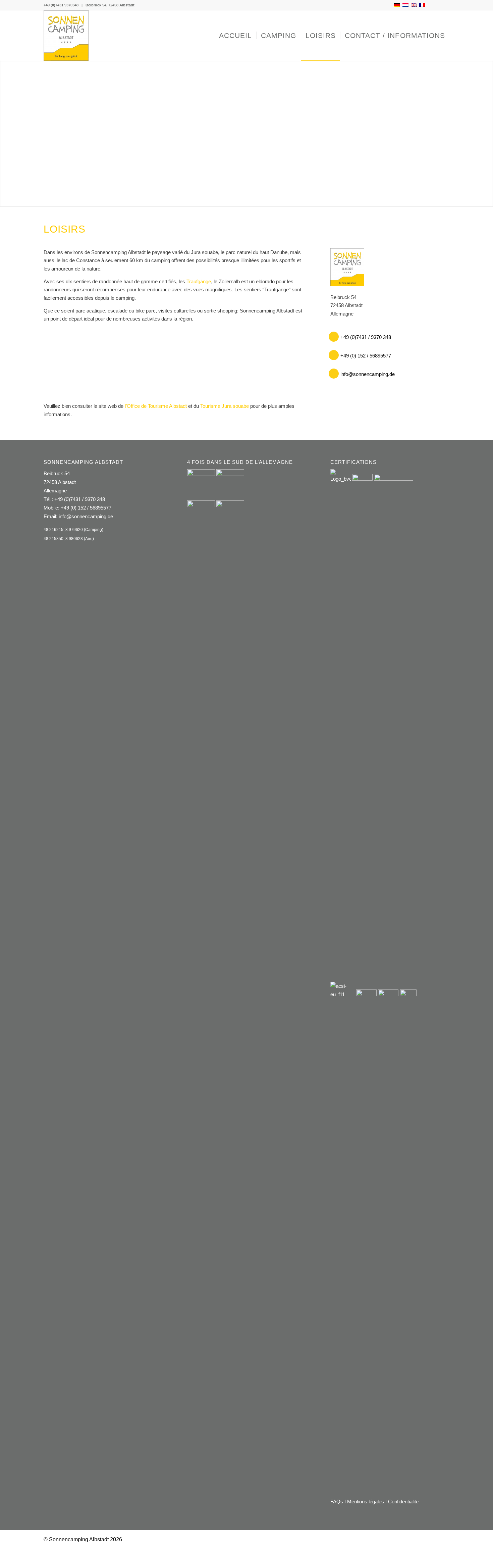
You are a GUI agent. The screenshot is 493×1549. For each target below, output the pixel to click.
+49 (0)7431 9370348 (61, 5)
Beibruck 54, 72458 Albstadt (110, 5)
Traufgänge (198, 281)
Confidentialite (403, 1501)
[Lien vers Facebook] (434, 5)
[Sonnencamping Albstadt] (66, 35)
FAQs (336, 1501)
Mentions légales (365, 1501)
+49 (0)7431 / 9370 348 (79, 499)
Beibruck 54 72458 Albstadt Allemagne (60, 482)
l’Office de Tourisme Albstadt (156, 406)
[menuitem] (235, 35)
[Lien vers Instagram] (444, 5)
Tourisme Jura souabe (224, 406)
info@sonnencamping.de (86, 516)
